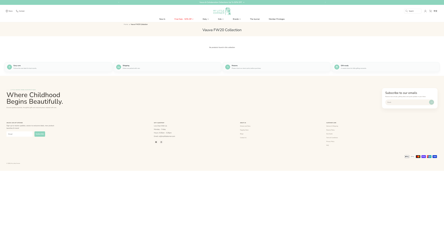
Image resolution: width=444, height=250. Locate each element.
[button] (412, 11)
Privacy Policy (330, 141)
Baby (205, 19)
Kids (220, 19)
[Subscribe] (431, 102)
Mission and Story (245, 126)
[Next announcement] (325, 2)
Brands (236, 19)
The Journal (255, 19)
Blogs (241, 134)
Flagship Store (244, 130)
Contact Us (243, 138)
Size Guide (329, 134)
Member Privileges (277, 19)
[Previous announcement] (118, 2)
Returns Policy (330, 130)
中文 (435, 11)
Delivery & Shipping (332, 126)
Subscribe (40, 134)
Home (126, 24)
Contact (22, 11)
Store (10, 11)
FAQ (327, 145)
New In (162, 19)
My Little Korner (15, 163)
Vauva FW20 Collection (139, 24)
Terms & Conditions (332, 138)
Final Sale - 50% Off (182, 19)
